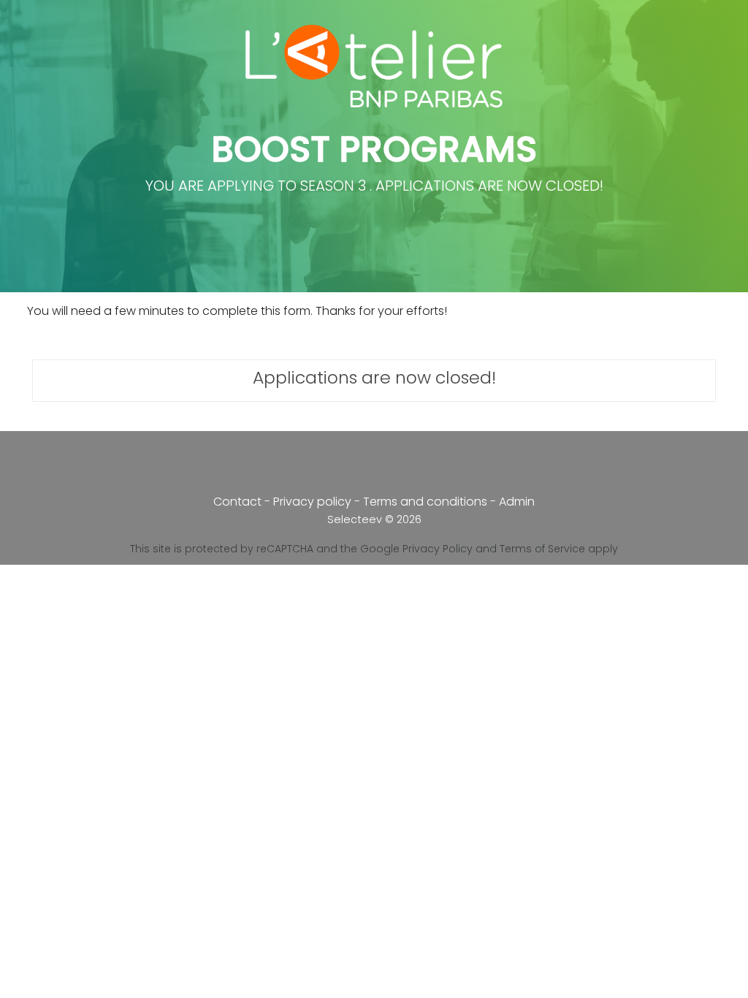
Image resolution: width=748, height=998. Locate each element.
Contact (237, 501)
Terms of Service (542, 548)
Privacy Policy (437, 548)
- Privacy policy (309, 501)
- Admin (512, 501)
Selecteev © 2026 (374, 519)
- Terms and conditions (422, 501)
